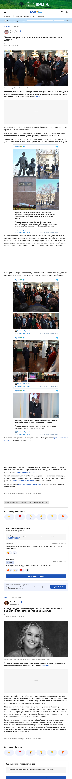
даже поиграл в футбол (26, 472)
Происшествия (16, 597)
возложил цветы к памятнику (29, 484)
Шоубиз (6, 597)
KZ (62, 12)
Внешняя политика (29, 16)
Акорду (37, 96)
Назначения (40, 16)
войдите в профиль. (14, 537)
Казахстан (18, 16)
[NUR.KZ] (36, 11)
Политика (8, 16)
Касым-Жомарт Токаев (41, 502)
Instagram (59, 586)
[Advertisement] (36, 112)
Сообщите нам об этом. (33, 493)
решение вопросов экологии (23, 481)
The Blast (45, 665)
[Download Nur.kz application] (36, 4)
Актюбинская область (11, 502)
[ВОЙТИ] (67, 12)
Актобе (30, 502)
